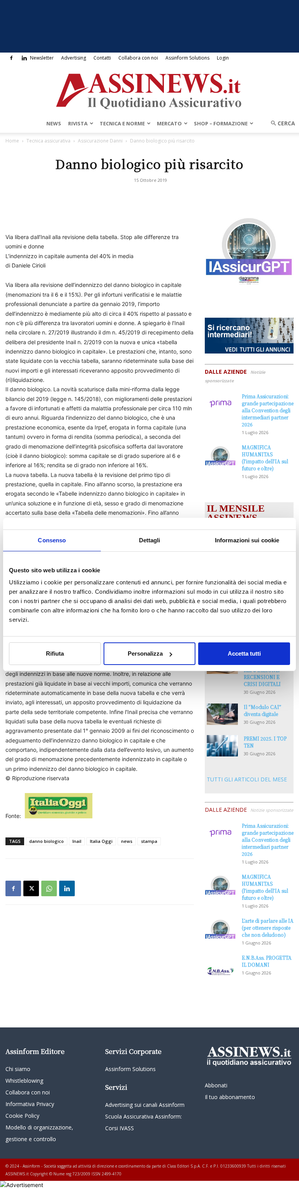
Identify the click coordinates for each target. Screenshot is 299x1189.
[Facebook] (11, 58)
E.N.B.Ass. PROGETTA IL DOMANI (267, 961)
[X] (31, 888)
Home (12, 140)
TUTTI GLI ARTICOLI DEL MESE (247, 779)
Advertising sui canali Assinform (145, 1104)
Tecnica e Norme (122, 123)
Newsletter (42, 58)
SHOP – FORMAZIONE (221, 123)
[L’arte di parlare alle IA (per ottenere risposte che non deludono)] (220, 928)
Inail (76, 841)
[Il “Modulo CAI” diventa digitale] (222, 714)
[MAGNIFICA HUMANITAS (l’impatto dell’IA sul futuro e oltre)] (220, 454)
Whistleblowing (24, 1080)
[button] (280, 123)
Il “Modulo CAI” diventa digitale (262, 710)
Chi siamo (17, 1069)
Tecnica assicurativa (48, 140)
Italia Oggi (101, 841)
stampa (149, 841)
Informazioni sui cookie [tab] (247, 540)
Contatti (102, 58)
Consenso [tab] (52, 540)
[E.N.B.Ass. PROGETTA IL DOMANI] (220, 965)
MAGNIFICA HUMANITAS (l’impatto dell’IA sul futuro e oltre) (265, 457)
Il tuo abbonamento (230, 1097)
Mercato (169, 123)
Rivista (78, 123)
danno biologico (46, 841)
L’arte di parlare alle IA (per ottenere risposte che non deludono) (268, 927)
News (53, 123)
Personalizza (145, 653)
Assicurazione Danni (100, 140)
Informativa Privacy (29, 1104)
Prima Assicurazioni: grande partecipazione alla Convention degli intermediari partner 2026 (268, 410)
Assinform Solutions (187, 58)
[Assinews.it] (149, 89)
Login (223, 58)
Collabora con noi (138, 58)
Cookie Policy (22, 1115)
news (126, 841)
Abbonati (216, 1085)
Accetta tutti (244, 653)
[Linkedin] (24, 58)
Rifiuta (55, 653)
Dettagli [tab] (149, 540)
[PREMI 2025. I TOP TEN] (222, 745)
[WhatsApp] (49, 888)
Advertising (73, 58)
